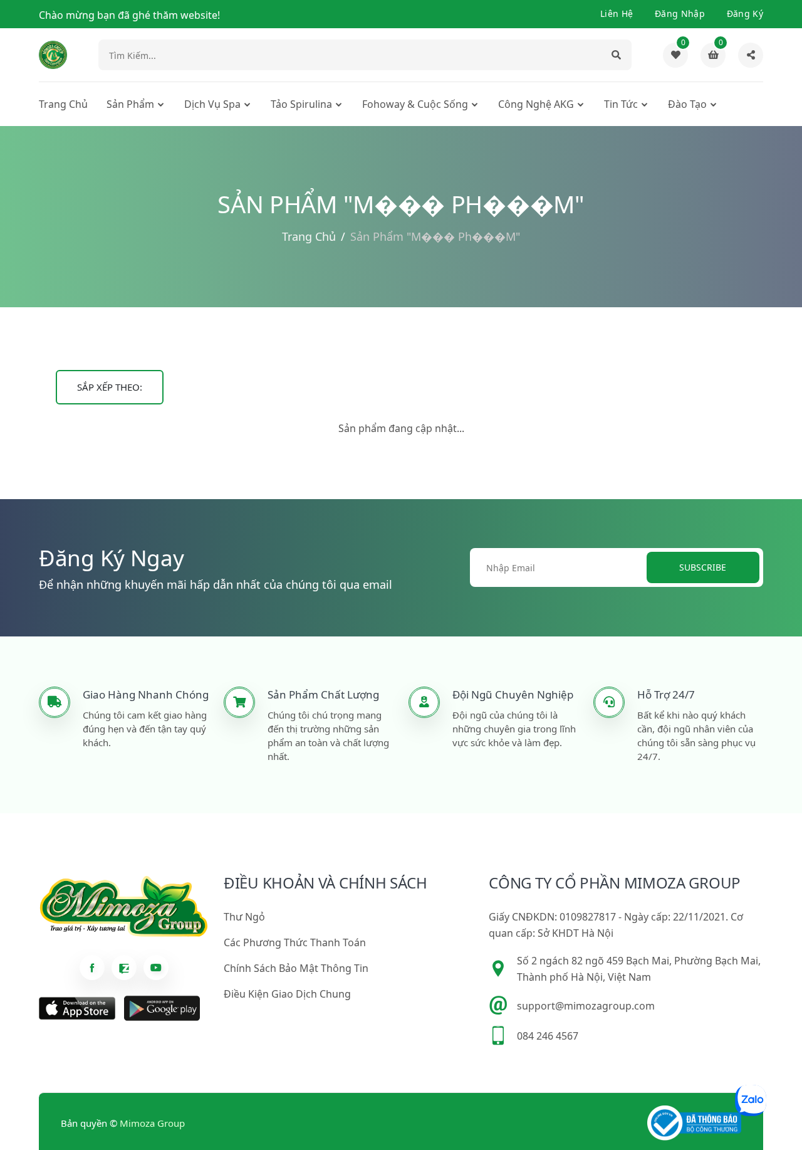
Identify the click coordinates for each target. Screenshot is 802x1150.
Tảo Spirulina (301, 104)
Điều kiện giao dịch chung (287, 994)
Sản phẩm (130, 104)
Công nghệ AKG (536, 104)
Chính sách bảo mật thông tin (296, 968)
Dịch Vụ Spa (212, 104)
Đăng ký (745, 13)
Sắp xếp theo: (109, 387)
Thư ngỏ (244, 917)
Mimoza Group (152, 1123)
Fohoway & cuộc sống (415, 104)
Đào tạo (687, 104)
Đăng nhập (680, 13)
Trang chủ (63, 104)
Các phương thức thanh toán (295, 942)
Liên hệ (616, 13)
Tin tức (621, 104)
